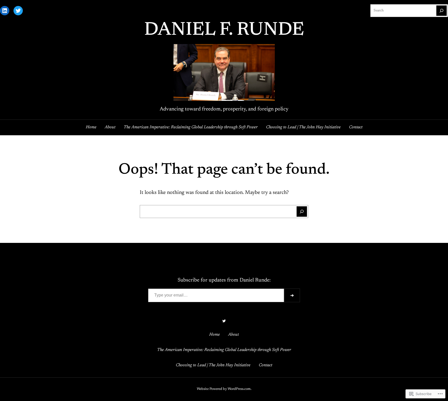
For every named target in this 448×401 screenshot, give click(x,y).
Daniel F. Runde (224, 30)
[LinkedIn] (4, 10)
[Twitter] (18, 10)
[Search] (441, 10)
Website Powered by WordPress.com (224, 389)
